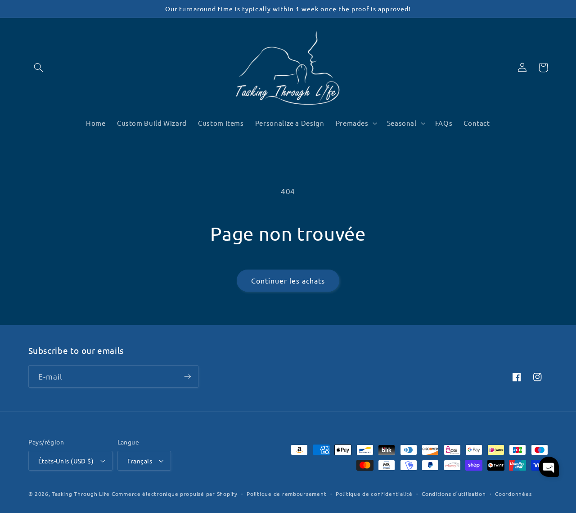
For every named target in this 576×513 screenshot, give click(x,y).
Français (139, 461)
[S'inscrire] (187, 376)
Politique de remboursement (286, 493)
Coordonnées (513, 493)
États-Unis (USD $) (66, 461)
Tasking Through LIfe (81, 493)
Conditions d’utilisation (454, 493)
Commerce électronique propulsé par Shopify (175, 493)
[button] (38, 67)
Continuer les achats (288, 280)
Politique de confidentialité (374, 493)
